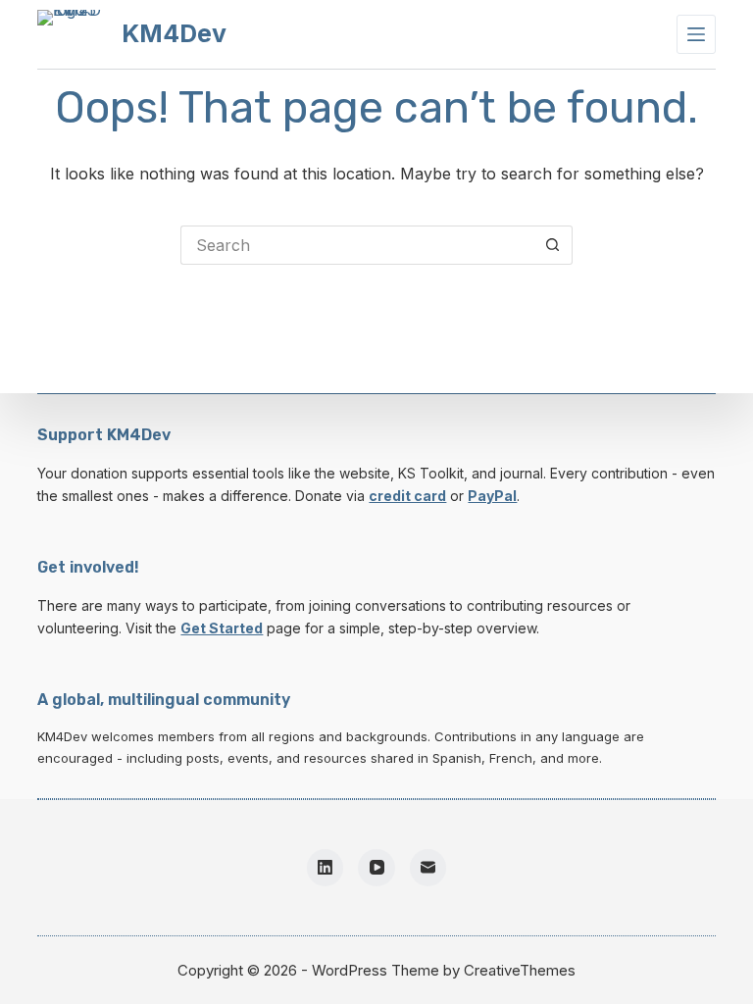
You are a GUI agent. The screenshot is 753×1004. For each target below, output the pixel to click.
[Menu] (696, 34)
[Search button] (553, 245)
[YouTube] (376, 867)
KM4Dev (174, 33)
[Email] (428, 867)
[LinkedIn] (325, 867)
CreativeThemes (520, 970)
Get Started (221, 628)
